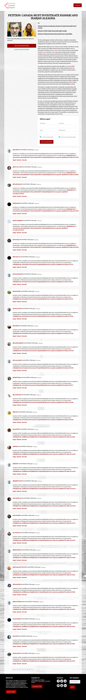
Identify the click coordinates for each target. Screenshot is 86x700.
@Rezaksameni (17, 184)
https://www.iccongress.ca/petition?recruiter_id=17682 (59, 592)
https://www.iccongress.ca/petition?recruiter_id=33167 (59, 644)
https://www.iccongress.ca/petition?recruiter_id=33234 (59, 626)
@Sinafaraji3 (16, 291)
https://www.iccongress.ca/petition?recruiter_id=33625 (59, 575)
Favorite (24, 160)
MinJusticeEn (71, 155)
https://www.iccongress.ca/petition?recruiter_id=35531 (57, 299)
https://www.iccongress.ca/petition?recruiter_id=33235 (59, 609)
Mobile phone (62, 130)
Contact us (37, 686)
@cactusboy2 (16, 532)
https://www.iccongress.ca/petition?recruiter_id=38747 (63, 157)
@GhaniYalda (16, 584)
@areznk (15, 636)
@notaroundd (17, 308)
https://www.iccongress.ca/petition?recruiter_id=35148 (57, 316)
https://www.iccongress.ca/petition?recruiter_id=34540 (60, 488)
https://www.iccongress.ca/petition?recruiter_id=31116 (57, 281)
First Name (42, 123)
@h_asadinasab (17, 394)
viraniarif (25, 264)
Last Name (61, 123)
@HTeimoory (17, 257)
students (70, 82)
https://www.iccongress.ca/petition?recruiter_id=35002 (57, 368)
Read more (11, 692)
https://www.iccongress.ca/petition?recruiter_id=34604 (60, 471)
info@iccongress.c (40, 682)
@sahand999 (16, 653)
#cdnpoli (44, 157)
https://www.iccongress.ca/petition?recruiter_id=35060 (58, 350)
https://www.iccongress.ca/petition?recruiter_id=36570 (63, 211)
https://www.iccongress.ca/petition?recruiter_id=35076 (57, 333)
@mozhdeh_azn (17, 498)
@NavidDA (16, 325)
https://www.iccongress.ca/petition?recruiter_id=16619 (62, 174)
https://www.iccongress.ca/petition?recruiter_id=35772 (57, 264)
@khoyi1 (15, 412)
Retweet (19, 160)
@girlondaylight (17, 220)
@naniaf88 (16, 429)
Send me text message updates (68, 137)
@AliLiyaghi (16, 203)
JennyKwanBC (25, 157)
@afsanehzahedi (17, 274)
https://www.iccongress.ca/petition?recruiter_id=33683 (59, 557)
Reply (14, 160)
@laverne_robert (18, 167)
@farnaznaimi (17, 360)
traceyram (17, 157)
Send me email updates (47, 137)
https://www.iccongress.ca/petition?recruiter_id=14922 (59, 437)
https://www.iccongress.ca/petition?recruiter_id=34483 (60, 506)
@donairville (16, 515)
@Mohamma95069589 (19, 567)
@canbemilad (17, 619)
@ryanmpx (16, 239)
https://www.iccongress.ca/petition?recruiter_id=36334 (63, 247)
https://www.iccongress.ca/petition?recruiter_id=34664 (60, 454)
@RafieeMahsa (17, 550)
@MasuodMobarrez (18, 601)
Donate (77, 5)
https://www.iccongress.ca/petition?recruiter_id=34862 (57, 419)
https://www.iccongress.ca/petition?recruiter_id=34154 (59, 523)
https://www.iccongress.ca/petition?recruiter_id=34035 (59, 540)
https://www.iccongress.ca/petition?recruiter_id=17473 (57, 385)
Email (41, 130)
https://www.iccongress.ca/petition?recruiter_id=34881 (57, 402)
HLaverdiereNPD (36, 157)
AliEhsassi (26, 437)
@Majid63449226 (18, 481)
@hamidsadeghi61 (18, 343)
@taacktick (16, 149)
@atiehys (15, 446)
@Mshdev (15, 463)
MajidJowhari (34, 437)
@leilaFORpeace (17, 377)
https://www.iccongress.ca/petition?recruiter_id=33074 (59, 661)
